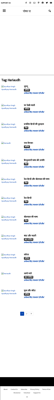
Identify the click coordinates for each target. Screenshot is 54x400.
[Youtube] (51, 3)
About (5, 389)
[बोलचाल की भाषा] (11, 223)
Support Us (6, 2)
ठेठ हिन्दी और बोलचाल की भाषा (36, 179)
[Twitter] (46, 3)
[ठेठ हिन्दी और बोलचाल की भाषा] (11, 185)
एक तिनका (28, 143)
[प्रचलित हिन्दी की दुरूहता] (11, 130)
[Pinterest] (38, 3)
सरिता (26, 254)
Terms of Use (46, 389)
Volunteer (27, 393)
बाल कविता (29, 239)
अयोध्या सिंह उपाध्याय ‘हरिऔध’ (34, 93)
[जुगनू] (11, 92)
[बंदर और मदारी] (11, 242)
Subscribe (24, 389)
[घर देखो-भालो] (11, 111)
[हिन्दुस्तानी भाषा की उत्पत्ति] (11, 166)
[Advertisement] (27, 45)
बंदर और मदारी (30, 236)
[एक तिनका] (11, 148)
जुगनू (26, 86)
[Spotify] (42, 3)
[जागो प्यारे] (11, 279)
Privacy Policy (34, 389)
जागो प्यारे (28, 273)
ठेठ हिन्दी (27, 198)
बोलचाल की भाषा (31, 217)
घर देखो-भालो (29, 105)
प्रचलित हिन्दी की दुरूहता (34, 124)
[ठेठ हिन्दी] (11, 204)
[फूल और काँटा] (11, 297)
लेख (26, 128)
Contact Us (14, 389)
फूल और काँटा (29, 290)
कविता (27, 90)
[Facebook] (26, 3)
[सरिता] (11, 261)
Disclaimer (17, 393)
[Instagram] (30, 3)
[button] (50, 11)
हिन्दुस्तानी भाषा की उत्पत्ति (34, 160)
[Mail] (34, 3)
